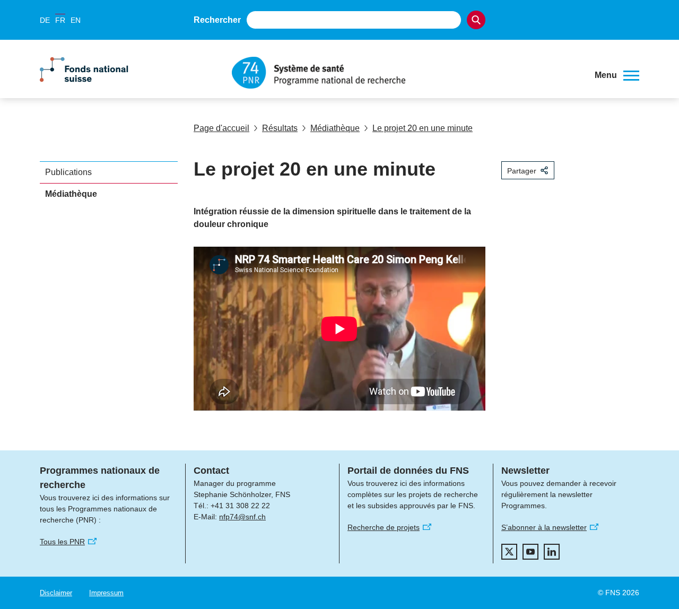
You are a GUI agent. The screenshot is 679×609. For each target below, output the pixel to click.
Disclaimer (56, 593)
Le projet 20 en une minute (422, 128)
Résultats (280, 128)
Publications (68, 172)
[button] (617, 75)
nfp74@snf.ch (242, 516)
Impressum (106, 593)
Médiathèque (335, 128)
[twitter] (509, 552)
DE (45, 20)
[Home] (405, 73)
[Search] (476, 20)
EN (76, 20)
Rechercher (217, 19)
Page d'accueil (221, 128)
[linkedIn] (552, 552)
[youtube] (530, 552)
